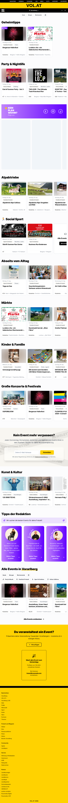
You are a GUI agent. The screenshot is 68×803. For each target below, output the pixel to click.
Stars (2, 714)
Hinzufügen (35, 645)
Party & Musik (9, 579)
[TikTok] (60, 111)
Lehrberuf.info (5, 786)
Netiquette (4, 762)
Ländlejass (4, 748)
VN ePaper (63, 1)
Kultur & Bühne (54, 579)
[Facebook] (45, 111)
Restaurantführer (6, 731)
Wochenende (38, 15)
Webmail (21, 1)
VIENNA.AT (4, 789)
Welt (2, 703)
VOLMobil (29, 1)
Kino (2, 729)
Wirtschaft (4, 707)
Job (36, 1)
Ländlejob (4, 779)
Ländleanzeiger (5, 772)
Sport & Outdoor (39, 579)
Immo (41, 1)
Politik (3, 705)
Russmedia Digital (6, 793)
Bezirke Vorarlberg (6, 738)
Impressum (4, 758)
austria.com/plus (6, 791)
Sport (2, 710)
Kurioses (3, 717)
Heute (23, 15)
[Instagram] (53, 111)
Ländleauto (4, 775)
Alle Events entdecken (33, 619)
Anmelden (47, 452)
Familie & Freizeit (24, 579)
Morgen (30, 15)
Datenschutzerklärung (41, 457)
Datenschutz (4, 765)
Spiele (3, 746)
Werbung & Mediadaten (8, 755)
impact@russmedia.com (34, 673)
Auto (47, 1)
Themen (3, 719)
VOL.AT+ (3, 698)
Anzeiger (55, 1)
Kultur (3, 712)
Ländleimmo (4, 777)
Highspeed (13, 1)
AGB (2, 760)
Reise (3, 734)
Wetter (3, 726)
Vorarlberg (4, 696)
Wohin (3, 736)
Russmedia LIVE (6, 796)
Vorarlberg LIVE (5, 700)
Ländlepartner (5, 782)
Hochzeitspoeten (6, 784)
